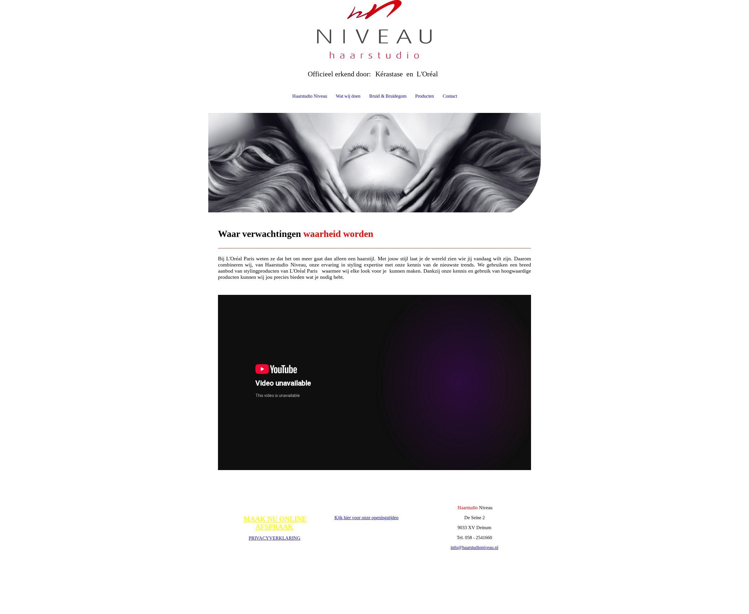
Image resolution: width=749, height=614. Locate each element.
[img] (374, 29)
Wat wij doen (348, 96)
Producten (424, 96)
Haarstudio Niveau (309, 96)
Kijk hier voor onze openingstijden (366, 517)
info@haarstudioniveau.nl (474, 547)
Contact (450, 96)
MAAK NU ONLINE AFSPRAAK (275, 523)
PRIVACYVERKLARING (274, 538)
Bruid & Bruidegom (387, 96)
